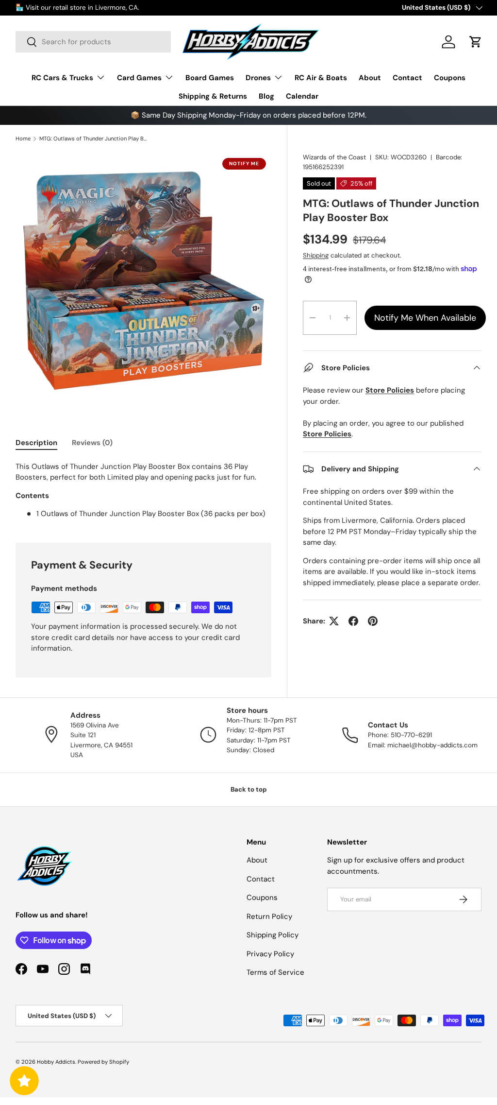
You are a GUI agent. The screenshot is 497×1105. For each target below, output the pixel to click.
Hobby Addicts (56, 1061)
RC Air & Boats (321, 78)
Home (23, 138)
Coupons (449, 78)
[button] (475, 41)
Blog (266, 96)
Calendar (302, 96)
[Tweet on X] (334, 621)
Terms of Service (275, 972)
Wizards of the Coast (334, 157)
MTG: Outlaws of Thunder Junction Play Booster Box (94, 138)
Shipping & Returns (213, 96)
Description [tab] (36, 443)
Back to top (249, 789)
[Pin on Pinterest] (372, 621)
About (370, 78)
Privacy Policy (270, 954)
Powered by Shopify (103, 1061)
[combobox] (93, 41)
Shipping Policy (272, 935)
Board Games (209, 78)
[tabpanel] (143, 490)
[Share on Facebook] (353, 621)
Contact (407, 78)
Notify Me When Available (425, 318)
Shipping (316, 255)
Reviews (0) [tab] (92, 443)
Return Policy (269, 916)
